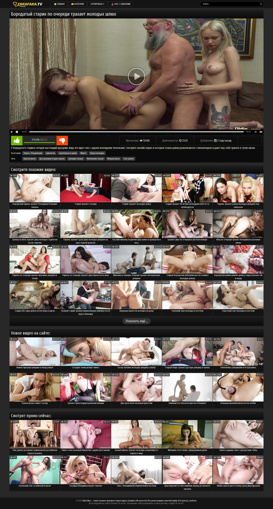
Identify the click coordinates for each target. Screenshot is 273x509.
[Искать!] (261, 4)
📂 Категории (77, 4)
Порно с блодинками (33, 153)
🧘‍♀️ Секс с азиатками (120, 4)
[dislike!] (62, 140)
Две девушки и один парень (52, 158)
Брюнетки (50, 153)
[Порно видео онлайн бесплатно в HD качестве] (27, 4)
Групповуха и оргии (68, 153)
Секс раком (129, 158)
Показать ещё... (136, 321)
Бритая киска (30, 158)
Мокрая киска (113, 158)
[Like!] (16, 140)
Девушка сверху (76, 158)
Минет (83, 153)
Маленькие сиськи (95, 158)
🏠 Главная (59, 4)
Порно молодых (97, 153)
